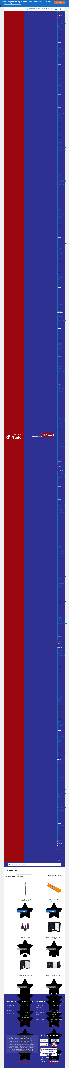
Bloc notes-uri (60, 127)
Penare (60, 771)
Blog (22, 1020)
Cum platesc (9, 1008)
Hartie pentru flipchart (60, 167)
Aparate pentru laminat (60, 196)
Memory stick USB (60, 297)
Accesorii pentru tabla (60, 156)
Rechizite (61, 762)
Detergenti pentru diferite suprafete (61, 518)
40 (60, 875)
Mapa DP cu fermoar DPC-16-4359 (25, 975)
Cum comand (9, 1010)
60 (62, 875)
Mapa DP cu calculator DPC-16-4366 (54, 975)
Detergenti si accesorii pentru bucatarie (61, 541)
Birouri (60, 260)
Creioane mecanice (60, 36)
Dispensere (61, 339)
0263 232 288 (32, 9)
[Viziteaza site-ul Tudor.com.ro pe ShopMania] (55, 1040)
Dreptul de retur (40, 1019)
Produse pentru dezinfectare (61, 629)
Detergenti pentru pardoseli (61, 523)
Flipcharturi (61, 164)
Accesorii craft (60, 87)
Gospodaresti (62, 601)
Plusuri (60, 729)
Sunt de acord (59, 2)
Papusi (60, 703)
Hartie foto (60, 139)
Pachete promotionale (62, 752)
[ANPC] (48, 1050)
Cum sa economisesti (42, 1017)
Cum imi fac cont (10, 1013)
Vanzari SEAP (24, 1012)
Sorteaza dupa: (10, 876)
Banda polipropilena (62, 459)
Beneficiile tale (40, 1001)
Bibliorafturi (61, 207)
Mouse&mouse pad (62, 301)
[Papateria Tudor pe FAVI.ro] (55, 1044)
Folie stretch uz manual (60, 412)
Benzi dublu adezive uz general (60, 360)
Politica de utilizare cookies (12, 4)
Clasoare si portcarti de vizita (60, 233)
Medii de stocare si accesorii (60, 291)
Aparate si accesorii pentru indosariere (61, 202)
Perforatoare (62, 789)
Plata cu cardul (40, 1010)
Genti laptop (60, 285)
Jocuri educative (61, 664)
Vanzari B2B (24, 1015)
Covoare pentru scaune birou (60, 264)
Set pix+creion (61, 71)
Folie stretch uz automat (60, 406)
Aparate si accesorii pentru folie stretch (60, 399)
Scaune (60, 273)
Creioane (60, 33)
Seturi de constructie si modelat (61, 678)
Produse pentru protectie (60, 633)
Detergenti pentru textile (61, 528)
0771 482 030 (41, 9)
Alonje (60, 193)
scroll (6, 1029)
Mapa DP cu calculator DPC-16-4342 (54, 938)
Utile (52, 1001)
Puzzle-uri (60, 673)
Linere (60, 39)
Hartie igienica (60, 484)
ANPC (52, 1017)
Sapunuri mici (60, 492)
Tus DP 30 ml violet (25, 937)
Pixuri (59, 65)
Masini (60, 694)
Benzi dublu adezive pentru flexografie (61, 352)
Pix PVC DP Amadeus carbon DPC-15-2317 (25, 900)
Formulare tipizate (61, 135)
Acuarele (60, 95)
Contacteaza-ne (25, 1017)
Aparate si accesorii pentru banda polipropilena (62, 453)
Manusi (60, 610)
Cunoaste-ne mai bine (27, 1001)
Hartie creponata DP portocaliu (54, 900)
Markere (60, 41)
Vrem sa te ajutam (11, 1001)
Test (59, 638)
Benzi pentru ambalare (61, 335)
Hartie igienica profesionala (62, 569)
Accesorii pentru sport (60, 92)
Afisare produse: (52, 875)
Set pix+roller (61, 75)
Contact (50, 9)
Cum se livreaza (10, 1005)
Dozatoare (61, 565)
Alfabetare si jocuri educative (61, 99)
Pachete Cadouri (60, 748)
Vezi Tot (59, 49)
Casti (59, 283)
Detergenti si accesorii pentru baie (61, 534)
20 (58, 875)
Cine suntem (24, 1005)
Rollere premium (60, 68)
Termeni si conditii (56, 1005)
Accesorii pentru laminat (60, 189)
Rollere (60, 803)
